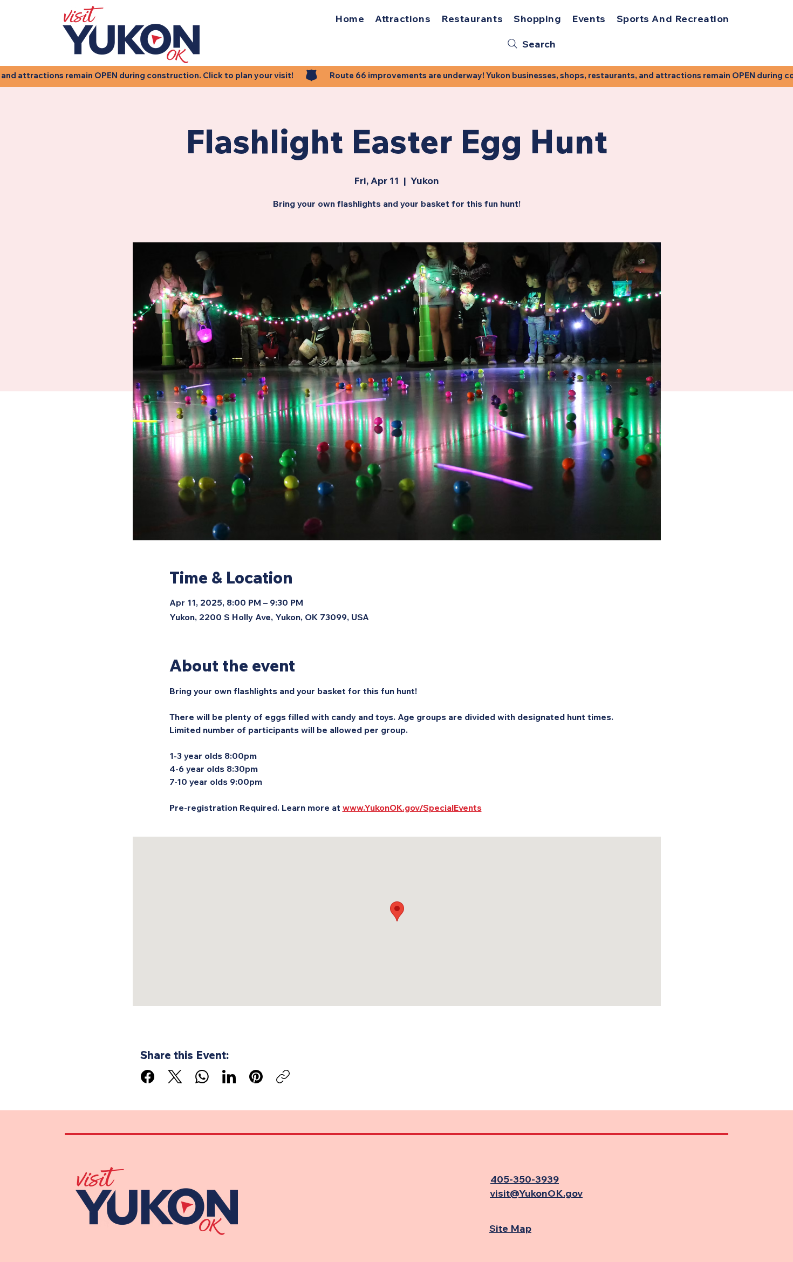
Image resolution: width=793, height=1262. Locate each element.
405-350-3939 (524, 1179)
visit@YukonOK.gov (536, 1193)
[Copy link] (283, 1076)
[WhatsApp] (202, 1076)
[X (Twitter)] (175, 1076)
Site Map (510, 1228)
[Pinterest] (256, 1076)
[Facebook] (147, 1076)
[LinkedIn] (229, 1076)
